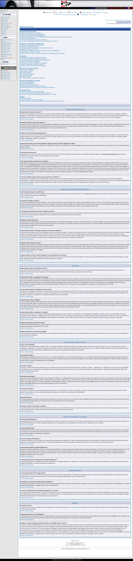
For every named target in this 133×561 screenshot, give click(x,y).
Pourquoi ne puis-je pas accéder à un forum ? (32, 64)
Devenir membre (5, 18)
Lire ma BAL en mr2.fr (6, 73)
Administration (5, 10)
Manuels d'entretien (6, 72)
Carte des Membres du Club (69, 14)
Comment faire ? (5, 64)
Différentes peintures (6, 44)
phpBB (72, 540)
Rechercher (63, 12)
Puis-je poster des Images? (27, 74)
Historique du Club (6, 16)
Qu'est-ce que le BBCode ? (27, 69)
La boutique (4, 30)
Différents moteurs (5, 46)
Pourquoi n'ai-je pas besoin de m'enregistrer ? (32, 34)
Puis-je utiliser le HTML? (26, 71)
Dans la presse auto (6, 49)
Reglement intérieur (6, 75)
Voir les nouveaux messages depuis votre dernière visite (118, 20)
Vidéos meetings (5, 25)
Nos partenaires (5, 28)
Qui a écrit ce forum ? (25, 98)
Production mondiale (6, 47)
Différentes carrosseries (6, 42)
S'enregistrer (98, 12)
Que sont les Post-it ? (25, 76)
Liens (3, 59)
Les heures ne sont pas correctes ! (29, 46)
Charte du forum (49, 12)
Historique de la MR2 (6, 39)
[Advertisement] (42, 21)
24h (125, 23)
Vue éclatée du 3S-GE (6, 78)
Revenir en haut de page (26, 119)
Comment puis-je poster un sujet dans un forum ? (33, 57)
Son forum (4, 33)
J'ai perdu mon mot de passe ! (28, 38)
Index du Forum (26, 26)
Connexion (93, 14)
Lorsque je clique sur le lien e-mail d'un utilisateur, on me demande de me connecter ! (42, 53)
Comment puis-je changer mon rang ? (30, 52)
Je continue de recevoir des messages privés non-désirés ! (35, 93)
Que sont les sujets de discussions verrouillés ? (32, 78)
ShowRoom (4, 52)
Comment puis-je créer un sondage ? (30, 61)
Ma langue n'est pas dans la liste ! (29, 49)
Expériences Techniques (6, 54)
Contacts (4, 31)
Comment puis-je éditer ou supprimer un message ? (34, 59)
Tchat (105, 12)
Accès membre (5, 21)
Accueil (3, 12)
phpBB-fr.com (78, 543)
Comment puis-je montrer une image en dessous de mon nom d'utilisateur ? (40, 50)
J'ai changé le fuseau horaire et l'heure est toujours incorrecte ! (36, 48)
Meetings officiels (5, 23)
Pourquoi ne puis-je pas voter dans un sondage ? (33, 65)
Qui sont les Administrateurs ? (28, 82)
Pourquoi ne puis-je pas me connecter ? (30, 33)
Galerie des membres (6, 51)
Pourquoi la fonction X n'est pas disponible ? (32, 99)
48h (127, 23)
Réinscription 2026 (6, 77)
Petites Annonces (5, 57)
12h (123, 23)
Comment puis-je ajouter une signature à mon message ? (35, 60)
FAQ (56, 12)
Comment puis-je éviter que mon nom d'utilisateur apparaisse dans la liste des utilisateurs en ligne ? (46, 37)
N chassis (4, 41)
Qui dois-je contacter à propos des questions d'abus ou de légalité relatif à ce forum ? (42, 101)
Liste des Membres (74, 12)
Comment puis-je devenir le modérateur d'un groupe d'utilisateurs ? (38, 87)
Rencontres (4, 26)
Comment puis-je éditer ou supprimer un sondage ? (33, 63)
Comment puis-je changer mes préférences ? (32, 45)
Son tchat (4, 35)
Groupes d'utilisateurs (87, 12)
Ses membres (4, 20)
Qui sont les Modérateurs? (27, 83)
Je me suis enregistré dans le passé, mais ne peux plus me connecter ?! (39, 41)
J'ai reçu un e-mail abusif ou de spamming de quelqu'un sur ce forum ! (38, 94)
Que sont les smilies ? (26, 72)
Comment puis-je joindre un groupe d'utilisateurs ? (33, 86)
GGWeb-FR (83, 545)
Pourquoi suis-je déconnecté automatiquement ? (33, 35)
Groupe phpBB (74, 507)
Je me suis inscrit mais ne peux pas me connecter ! (33, 39)
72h (130, 23)
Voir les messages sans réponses (123, 21)
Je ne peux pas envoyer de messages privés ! (32, 91)
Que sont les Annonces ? (26, 75)
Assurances (4, 56)
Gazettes (3, 70)
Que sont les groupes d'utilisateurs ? (29, 84)
